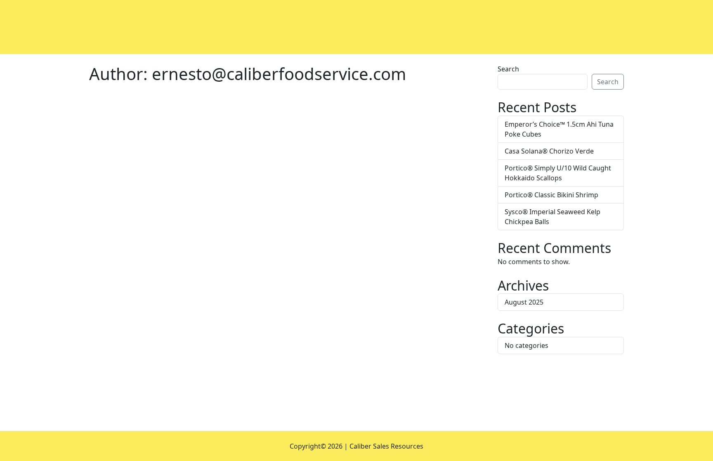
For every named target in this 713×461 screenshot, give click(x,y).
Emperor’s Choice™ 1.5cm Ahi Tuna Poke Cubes (559, 129)
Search (508, 68)
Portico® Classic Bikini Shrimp (551, 194)
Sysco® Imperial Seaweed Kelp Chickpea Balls (552, 216)
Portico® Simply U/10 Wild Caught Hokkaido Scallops (558, 172)
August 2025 (524, 302)
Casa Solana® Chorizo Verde (549, 151)
